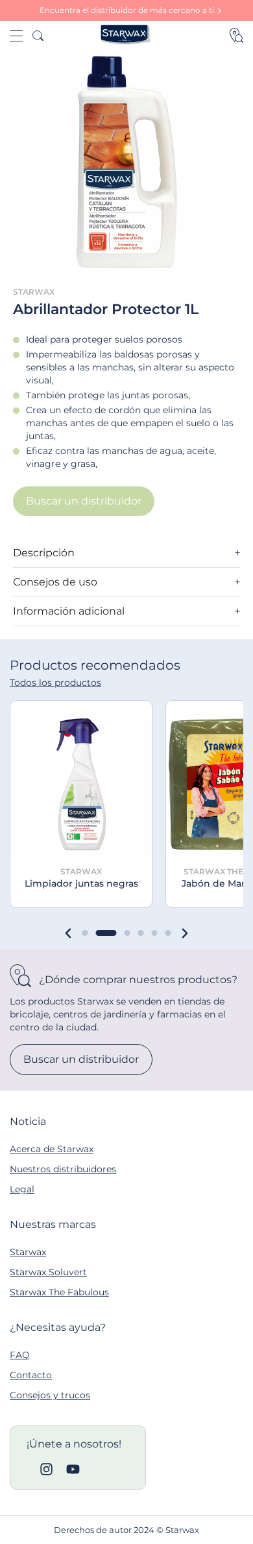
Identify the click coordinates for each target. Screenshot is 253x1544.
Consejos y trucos (50, 1395)
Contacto (31, 1375)
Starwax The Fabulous (59, 1292)
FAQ (20, 1355)
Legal (22, 1189)
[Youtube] (73, 1469)
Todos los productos (55, 682)
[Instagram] (46, 1469)
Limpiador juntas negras (81, 883)
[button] (68, 933)
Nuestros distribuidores (63, 1169)
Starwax (28, 1252)
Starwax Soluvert (48, 1272)
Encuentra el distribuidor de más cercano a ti (127, 10)
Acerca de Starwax (51, 1149)
